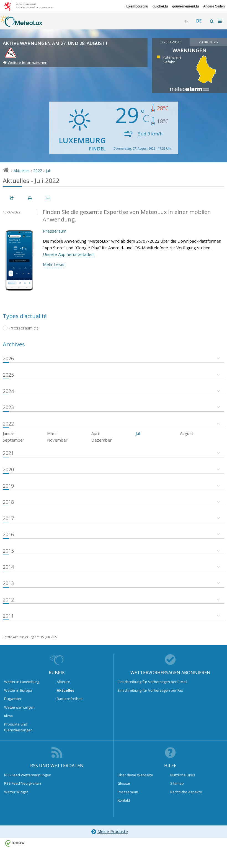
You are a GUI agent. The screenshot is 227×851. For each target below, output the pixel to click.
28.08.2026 (208, 41)
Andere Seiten (214, 6)
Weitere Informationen (27, 62)
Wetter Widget (16, 791)
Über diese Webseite (135, 774)
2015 (8, 550)
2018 (8, 501)
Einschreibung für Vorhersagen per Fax (150, 690)
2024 (8, 391)
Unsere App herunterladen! (68, 254)
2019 (8, 485)
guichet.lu (160, 6)
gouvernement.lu (185, 6)
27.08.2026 (170, 41)
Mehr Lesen (54, 264)
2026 (8, 358)
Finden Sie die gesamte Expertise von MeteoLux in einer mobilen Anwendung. (127, 215)
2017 (8, 518)
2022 (37, 170)
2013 (8, 583)
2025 (8, 374)
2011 (8, 615)
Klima (8, 715)
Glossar (124, 783)
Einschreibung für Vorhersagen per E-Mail (152, 681)
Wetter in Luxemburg (21, 681)
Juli (48, 170)
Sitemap (177, 783)
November (57, 440)
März (52, 433)
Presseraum (54, 231)
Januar (8, 433)
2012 (8, 599)
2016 (8, 534)
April (95, 433)
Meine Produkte (112, 831)
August (186, 433)
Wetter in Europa (18, 690)
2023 (8, 407)
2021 (8, 453)
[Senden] (48, 198)
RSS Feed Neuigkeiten (22, 783)
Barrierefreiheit (69, 698)
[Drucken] (30, 198)
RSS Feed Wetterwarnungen (27, 774)
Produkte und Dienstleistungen (18, 727)
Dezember (101, 440)
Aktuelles (22, 170)
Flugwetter (13, 698)
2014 (8, 566)
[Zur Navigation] (220, 21)
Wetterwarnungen (19, 707)
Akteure (63, 681)
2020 (8, 469)
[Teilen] (12, 198)
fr (187, 21)
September (13, 440)
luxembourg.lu (137, 6)
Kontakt (124, 800)
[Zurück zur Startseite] (21, 24)
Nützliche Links (182, 774)
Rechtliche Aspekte (186, 791)
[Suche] (212, 21)
